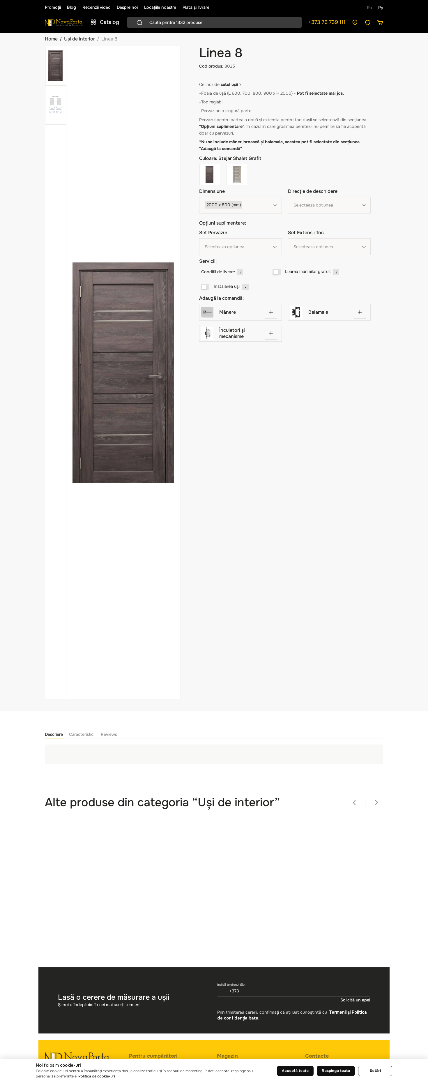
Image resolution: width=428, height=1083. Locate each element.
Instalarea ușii (227, 286)
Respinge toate (336, 1070)
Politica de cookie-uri (96, 1076)
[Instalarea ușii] (205, 287)
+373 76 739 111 (327, 22)
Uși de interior (79, 39)
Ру (380, 7)
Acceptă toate (295, 1070)
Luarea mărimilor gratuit (308, 271)
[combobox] (240, 205)
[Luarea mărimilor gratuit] (277, 272)
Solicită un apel (355, 1000)
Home (51, 39)
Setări (375, 1070)
